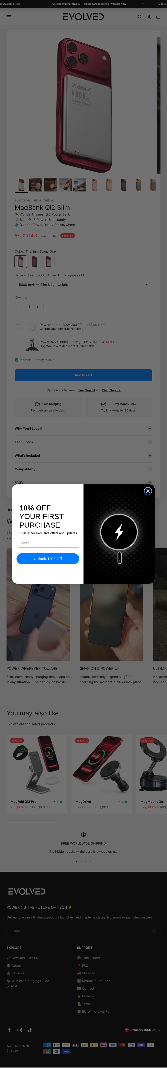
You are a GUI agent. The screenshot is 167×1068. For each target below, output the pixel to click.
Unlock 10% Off (48, 559)
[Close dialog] (148, 491)
